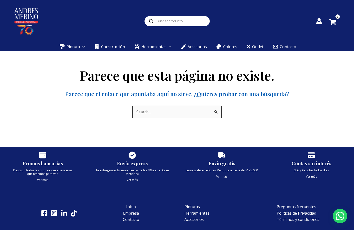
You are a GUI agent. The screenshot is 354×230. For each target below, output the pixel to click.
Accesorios (194, 219)
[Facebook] (44, 213)
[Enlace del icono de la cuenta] (319, 21)
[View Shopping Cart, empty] (336, 22)
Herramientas (197, 213)
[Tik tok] (74, 213)
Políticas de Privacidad (296, 213)
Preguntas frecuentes (296, 206)
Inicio (131, 206)
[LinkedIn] (64, 213)
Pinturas (192, 206)
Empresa (131, 213)
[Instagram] (54, 213)
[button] (82, 46)
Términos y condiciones (298, 219)
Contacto (131, 219)
